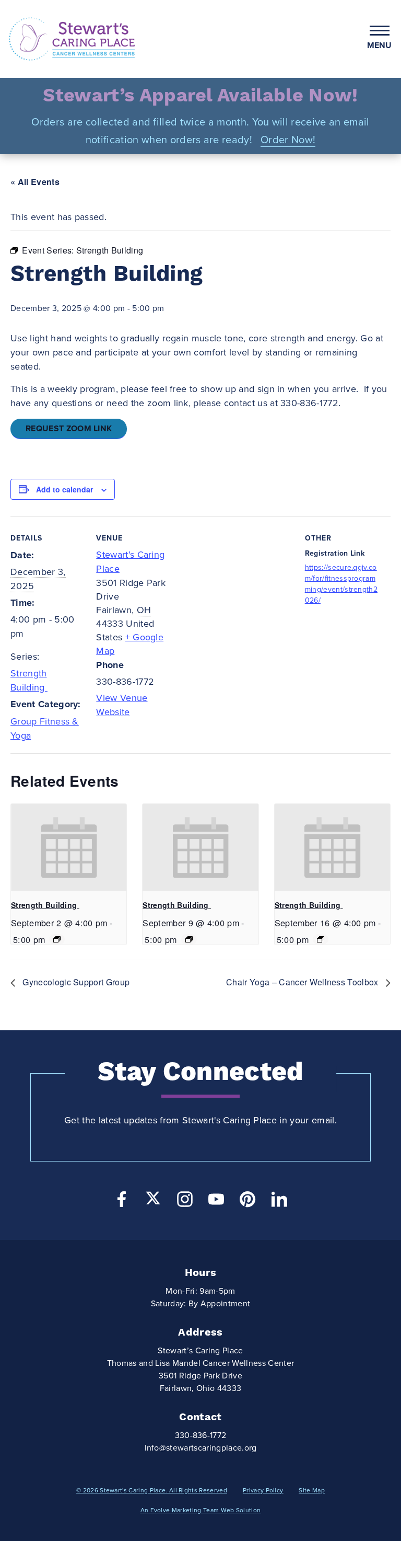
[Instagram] (185, 1202)
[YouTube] (216, 1202)
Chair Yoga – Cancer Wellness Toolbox (303, 982)
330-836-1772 (201, 1435)
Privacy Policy (263, 1490)
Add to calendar (64, 489)
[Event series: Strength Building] (57, 939)
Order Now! (288, 140)
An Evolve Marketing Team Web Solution (200, 1510)
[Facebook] (121, 1202)
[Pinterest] (247, 1202)
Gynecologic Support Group (74, 982)
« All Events (35, 182)
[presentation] (68, 847)
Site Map (312, 1490)
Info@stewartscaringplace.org (201, 1448)
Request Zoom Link (69, 428)
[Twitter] (153, 1198)
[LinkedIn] (279, 1202)
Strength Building (45, 905)
